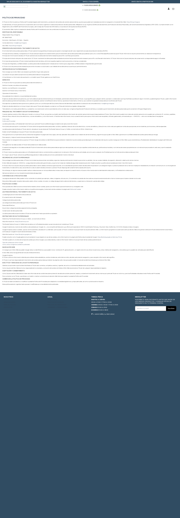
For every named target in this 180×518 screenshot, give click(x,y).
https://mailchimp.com (22, 221)
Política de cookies (56, 302)
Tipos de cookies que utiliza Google (12, 242)
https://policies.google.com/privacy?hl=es (109, 237)
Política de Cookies (75, 189)
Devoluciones (9, 302)
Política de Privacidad (8, 121)
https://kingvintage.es (133, 22)
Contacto (8, 307)
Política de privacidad (57, 305)
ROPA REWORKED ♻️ (92, 5)
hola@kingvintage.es (20, 43)
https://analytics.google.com (23, 234)
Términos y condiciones (58, 307)
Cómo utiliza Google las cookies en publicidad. (16, 244)
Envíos (6, 299)
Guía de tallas (10, 305)
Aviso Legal (70, 29)
